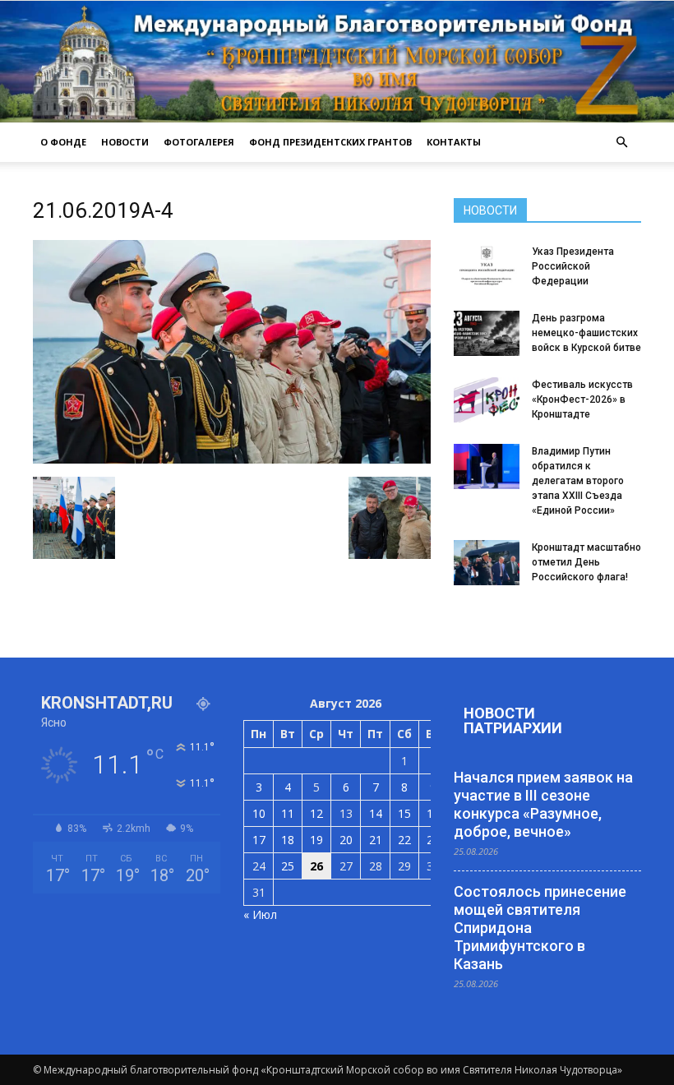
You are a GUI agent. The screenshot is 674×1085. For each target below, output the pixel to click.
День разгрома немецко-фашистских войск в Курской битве (586, 332)
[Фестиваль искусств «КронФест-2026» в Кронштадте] (486, 399)
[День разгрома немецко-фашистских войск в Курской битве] (486, 333)
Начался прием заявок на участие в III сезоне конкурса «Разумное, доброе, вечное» (543, 804)
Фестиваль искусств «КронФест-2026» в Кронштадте (582, 399)
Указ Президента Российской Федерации (573, 266)
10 (258, 813)
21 (375, 839)
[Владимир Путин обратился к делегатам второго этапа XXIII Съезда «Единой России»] (486, 466)
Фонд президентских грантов (330, 142)
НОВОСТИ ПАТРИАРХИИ (513, 720)
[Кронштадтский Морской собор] (337, 61)
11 (287, 813)
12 (316, 813)
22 (404, 839)
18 (287, 839)
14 (375, 813)
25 (287, 866)
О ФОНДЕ (63, 142)
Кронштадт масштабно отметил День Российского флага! (586, 562)
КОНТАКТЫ (454, 142)
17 (258, 839)
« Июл (260, 914)
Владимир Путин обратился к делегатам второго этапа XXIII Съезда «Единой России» (578, 481)
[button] (621, 142)
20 (346, 839)
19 (316, 839)
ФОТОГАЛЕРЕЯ (199, 142)
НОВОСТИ (125, 142)
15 (404, 813)
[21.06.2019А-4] (232, 459)
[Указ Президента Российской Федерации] (486, 266)
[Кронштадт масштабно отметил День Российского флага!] (486, 562)
